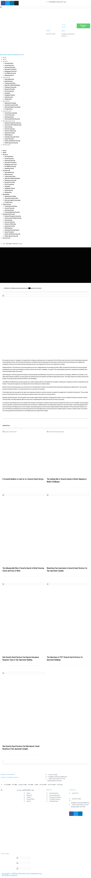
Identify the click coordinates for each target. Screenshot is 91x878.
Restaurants (8, 99)
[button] (45, 149)
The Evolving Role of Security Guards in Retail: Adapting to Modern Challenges (67, 480)
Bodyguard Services (11, 71)
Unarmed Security (10, 67)
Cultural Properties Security (13, 123)
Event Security (7, 111)
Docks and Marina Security (12, 140)
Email (63, 30)
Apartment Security (35, 288)
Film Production (9, 91)
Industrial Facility (10, 133)
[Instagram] (16, 3)
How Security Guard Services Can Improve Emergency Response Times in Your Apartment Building (20, 658)
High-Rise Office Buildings (12, 85)
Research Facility (10, 89)
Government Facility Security (13, 125)
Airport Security (9, 139)
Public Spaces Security (11, 143)
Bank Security (9, 81)
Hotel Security (9, 97)
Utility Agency (8, 135)
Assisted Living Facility (11, 105)
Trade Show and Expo (11, 113)
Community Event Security (12, 119)
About (4, 59)
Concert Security (9, 115)
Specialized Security (9, 121)
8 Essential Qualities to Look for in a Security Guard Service (23, 478)
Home (4, 57)
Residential (6, 101)
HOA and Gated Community (12, 107)
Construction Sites (10, 83)
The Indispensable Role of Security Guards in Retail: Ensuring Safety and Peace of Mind (23, 569)
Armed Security (9, 65)
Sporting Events (9, 117)
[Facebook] (3, 3)
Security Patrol (9, 63)
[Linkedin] (12, 3)
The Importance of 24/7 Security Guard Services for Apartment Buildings (65, 658)
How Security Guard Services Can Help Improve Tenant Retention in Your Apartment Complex (21, 747)
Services (5, 61)
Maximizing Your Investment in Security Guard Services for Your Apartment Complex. (67, 569)
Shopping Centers (10, 95)
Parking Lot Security (10, 87)
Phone (48, 30)
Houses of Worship (10, 131)
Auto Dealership (9, 79)
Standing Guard (9, 75)
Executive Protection (11, 69)
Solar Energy (8, 127)
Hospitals (7, 93)
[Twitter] (7, 3)
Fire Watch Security (10, 73)
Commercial (6, 77)
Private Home (9, 109)
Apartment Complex (10, 103)
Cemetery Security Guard (12, 137)
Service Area (6, 144)
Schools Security (10, 129)
